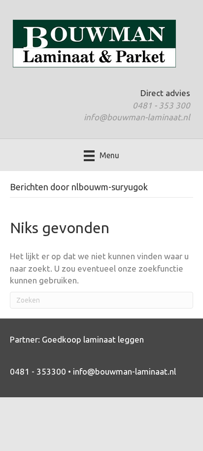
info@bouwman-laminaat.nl (137, 117)
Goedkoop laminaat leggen (93, 339)
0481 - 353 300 (161, 105)
